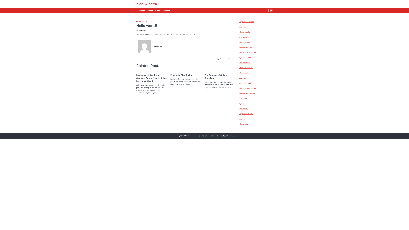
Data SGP (141, 10)
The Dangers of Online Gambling (215, 76)
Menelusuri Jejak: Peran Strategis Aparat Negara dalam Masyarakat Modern (151, 78)
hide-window (146, 3)
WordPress (230, 135)
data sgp (166, 10)
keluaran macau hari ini (247, 52)
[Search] (271, 10)
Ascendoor (212, 135)
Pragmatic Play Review (181, 75)
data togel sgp (154, 10)
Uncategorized (141, 21)
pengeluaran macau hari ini (248, 93)
